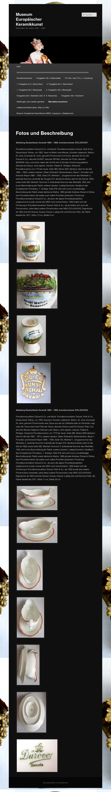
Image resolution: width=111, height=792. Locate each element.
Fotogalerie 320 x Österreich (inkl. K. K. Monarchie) (37, 95)
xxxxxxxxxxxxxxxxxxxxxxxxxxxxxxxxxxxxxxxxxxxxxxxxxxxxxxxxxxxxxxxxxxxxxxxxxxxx (53, 72)
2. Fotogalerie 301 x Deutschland (60, 84)
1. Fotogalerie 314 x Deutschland (30, 84)
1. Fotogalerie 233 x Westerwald (29, 90)
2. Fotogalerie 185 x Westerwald (58, 90)
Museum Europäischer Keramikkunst (29, 19)
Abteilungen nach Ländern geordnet (30, 101)
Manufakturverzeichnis (57, 101)
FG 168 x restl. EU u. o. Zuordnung (79, 78)
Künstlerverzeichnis (24, 78)
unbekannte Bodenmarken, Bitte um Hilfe (33, 107)
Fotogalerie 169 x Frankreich (72, 95)
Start (18, 66)
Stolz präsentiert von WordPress (55, 782)
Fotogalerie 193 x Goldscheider (48, 78)
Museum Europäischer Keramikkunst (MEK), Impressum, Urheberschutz (45, 113)
